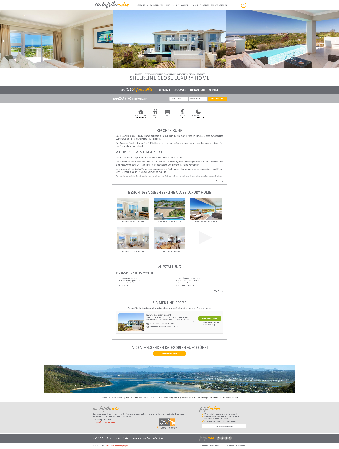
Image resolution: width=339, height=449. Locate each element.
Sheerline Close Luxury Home (104, 422)
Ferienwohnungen (169, 353)
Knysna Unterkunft (197, 74)
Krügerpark (190, 398)
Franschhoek (147, 398)
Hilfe (107, 446)
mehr (216, 180)
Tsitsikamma (213, 398)
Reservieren (213, 90)
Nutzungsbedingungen (119, 446)
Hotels (170, 5)
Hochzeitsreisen (200, 5)
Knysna (173, 398)
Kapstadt (126, 398)
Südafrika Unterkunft (154, 74)
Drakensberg (202, 398)
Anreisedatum (186, 99)
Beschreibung (164, 90)
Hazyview (181, 398)
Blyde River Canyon (161, 398)
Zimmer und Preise (197, 90)
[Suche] (243, 5)
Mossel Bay (224, 398)
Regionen (141, 5)
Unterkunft (182, 5)
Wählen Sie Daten (209, 319)
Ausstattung (180, 90)
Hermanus (234, 398)
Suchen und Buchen (224, 426)
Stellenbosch (136, 398)
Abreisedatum (205, 99)
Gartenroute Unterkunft (176, 74)
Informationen (219, 5)
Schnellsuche (157, 5)
